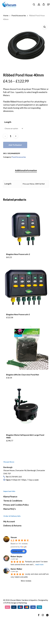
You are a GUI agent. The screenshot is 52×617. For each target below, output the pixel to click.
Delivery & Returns (12, 525)
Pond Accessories (18, 15)
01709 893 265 (15, 477)
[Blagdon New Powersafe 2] (26, 227)
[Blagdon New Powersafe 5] (26, 287)
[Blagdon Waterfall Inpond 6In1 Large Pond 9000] (26, 407)
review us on (17, 551)
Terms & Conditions (12, 500)
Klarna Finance (10, 496)
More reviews (26, 581)
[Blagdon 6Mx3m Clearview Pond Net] (26, 347)
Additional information (26, 170)
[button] (48, 4)
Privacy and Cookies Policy (16, 504)
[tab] (26, 170)
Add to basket (15, 145)
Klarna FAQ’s (9, 509)
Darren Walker (16, 569)
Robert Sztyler (16, 556)
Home (5, 15)
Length (7, 122)
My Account (9, 521)
